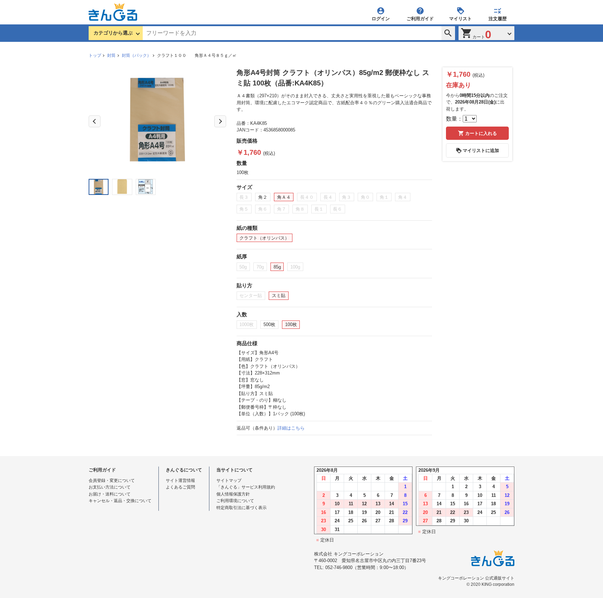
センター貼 (250, 295)
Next (220, 121)
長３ (243, 197)
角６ (262, 209)
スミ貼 (278, 295)
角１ (384, 197)
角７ (281, 209)
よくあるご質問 (180, 487)
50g (243, 267)
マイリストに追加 (481, 150)
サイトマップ (228, 480)
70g (260, 267)
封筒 (111, 55)
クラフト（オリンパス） (264, 238)
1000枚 (246, 324)
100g (295, 267)
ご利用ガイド (420, 18)
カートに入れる (481, 133)
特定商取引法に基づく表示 (241, 507)
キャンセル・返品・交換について (120, 500)
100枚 (291, 324)
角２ (262, 197)
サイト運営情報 (180, 480)
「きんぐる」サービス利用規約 (245, 487)
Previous (94, 121)
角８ (300, 209)
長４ (328, 197)
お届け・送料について (110, 494)
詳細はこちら (291, 428)
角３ (346, 197)
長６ (337, 209)
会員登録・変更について (112, 480)
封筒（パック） (136, 55)
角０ (365, 197)
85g (277, 267)
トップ (95, 55)
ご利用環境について (235, 500)
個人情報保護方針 (233, 494)
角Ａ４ (284, 197)
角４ (402, 197)
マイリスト (460, 18)
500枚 (269, 324)
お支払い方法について (110, 487)
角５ (243, 209)
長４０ (307, 197)
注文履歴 (498, 18)
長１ (318, 209)
